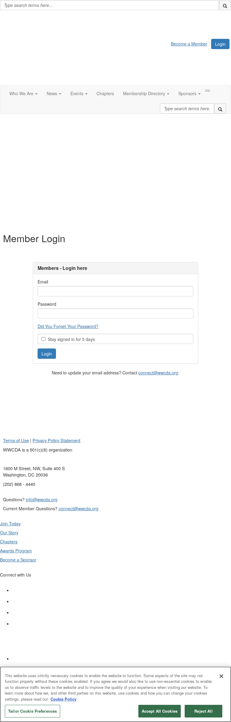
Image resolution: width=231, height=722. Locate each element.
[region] (115, 694)
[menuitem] (190, 43)
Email (43, 282)
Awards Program (16, 551)
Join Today (10, 523)
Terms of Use (16, 440)
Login (220, 44)
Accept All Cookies (159, 711)
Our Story (9, 533)
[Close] (221, 676)
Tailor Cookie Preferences (32, 711)
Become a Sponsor (18, 560)
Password (47, 304)
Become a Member (189, 44)
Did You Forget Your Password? (68, 326)
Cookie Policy (63, 699)
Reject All (203, 711)
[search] (225, 5)
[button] (23, 93)
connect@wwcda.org (158, 373)
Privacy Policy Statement (56, 440)
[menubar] (190, 43)
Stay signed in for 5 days (70, 339)
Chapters (8, 542)
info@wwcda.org (41, 499)
